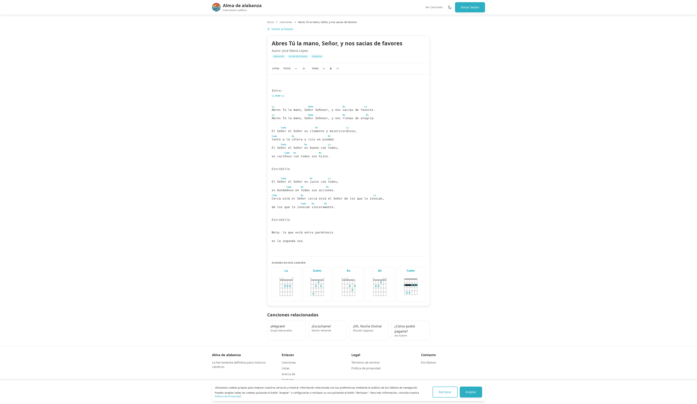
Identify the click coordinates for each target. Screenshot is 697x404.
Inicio (270, 22)
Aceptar (471, 392)
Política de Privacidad (228, 396)
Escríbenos (428, 362)
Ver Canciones (434, 7)
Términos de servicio (365, 362)
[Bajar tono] (323, 68)
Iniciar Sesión (470, 7)
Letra (275, 68)
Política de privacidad (366, 368)
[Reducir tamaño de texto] (295, 68)
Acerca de (288, 374)
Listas (286, 368)
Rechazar (445, 392)
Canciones (286, 22)
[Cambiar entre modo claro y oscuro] (450, 7)
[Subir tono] (337, 68)
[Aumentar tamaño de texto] (303, 68)
